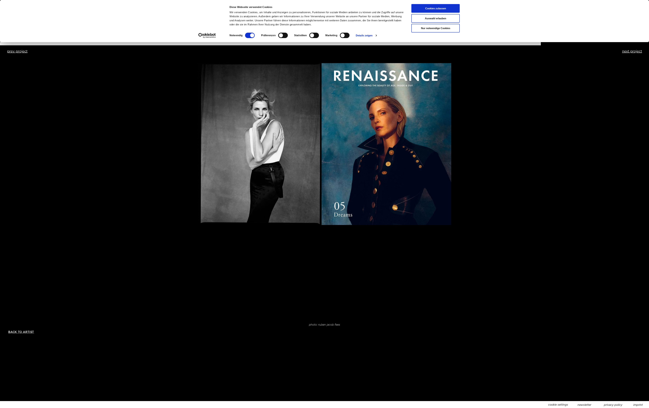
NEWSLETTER (584, 404)
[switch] (283, 35)
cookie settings (558, 404)
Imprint (638, 404)
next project (632, 51)
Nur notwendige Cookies (435, 28)
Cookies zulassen (435, 8)
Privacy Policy (613, 404)
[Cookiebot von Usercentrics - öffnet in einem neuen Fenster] (207, 35)
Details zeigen (364, 35)
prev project (17, 51)
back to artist (21, 332)
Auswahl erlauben (435, 18)
